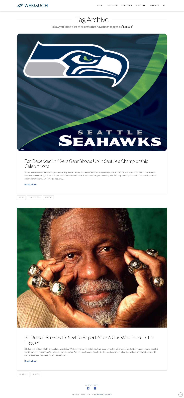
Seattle (48, 198)
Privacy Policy (92, 385)
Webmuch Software (104, 394)
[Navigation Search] (164, 5)
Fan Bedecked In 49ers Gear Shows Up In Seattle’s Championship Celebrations (86, 163)
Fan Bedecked (34, 198)
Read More (30, 184)
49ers (21, 198)
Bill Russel (23, 374)
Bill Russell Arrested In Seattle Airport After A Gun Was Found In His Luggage (89, 340)
